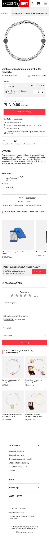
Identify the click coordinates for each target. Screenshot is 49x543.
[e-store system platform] (24, 532)
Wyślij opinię (24, 343)
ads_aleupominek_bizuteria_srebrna (25, 144)
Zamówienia (14, 445)
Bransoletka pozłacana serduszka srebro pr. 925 (33, 415)
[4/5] (25, 295)
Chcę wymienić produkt (18, 467)
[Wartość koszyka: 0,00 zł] (38, 3)
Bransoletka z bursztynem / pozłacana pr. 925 (34, 381)
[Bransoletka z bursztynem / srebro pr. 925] (13, 367)
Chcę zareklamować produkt (20, 459)
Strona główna (17, 13)
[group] (24, 41)
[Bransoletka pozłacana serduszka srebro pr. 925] (36, 401)
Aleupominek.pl (31, 198)
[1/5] (12, 295)
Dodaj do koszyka (24, 112)
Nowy (15, 141)
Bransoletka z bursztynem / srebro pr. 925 (10, 381)
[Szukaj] (32, 3)
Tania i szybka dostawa (14, 119)
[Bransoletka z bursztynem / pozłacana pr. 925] (36, 367)
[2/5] (16, 295)
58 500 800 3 (13, 509)
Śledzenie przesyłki (16, 455)
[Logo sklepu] (15, 3)
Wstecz (5, 13)
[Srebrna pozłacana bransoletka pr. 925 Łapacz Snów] (13, 401)
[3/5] (21, 295)
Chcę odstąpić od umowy (19, 463)
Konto (11, 479)
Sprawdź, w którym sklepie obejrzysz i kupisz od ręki (24, 125)
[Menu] (45, 3)
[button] (5, 41)
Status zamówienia (16, 451)
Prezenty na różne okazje (33, 13)
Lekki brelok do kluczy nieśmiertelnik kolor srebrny (15, 253)
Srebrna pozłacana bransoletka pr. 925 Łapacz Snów (12, 415)
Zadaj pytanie (39, 272)
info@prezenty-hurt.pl (16, 512)
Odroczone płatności (14, 132)
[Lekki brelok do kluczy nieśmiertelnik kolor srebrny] (18, 235)
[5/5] (29, 295)
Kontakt (12, 470)
